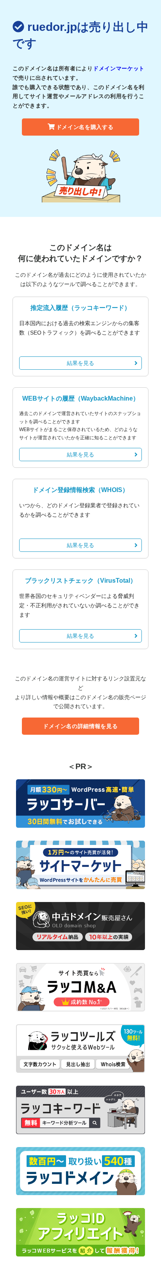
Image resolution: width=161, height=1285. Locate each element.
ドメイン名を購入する (85, 127)
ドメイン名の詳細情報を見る (80, 726)
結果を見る (80, 363)
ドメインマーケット (119, 68)
